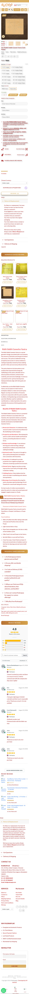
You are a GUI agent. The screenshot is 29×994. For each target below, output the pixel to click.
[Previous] (3, 26)
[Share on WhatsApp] (2, 56)
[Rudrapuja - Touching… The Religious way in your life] (7, 5)
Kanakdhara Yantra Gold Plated (7, 301)
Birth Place (3, 114)
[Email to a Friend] (11, 56)
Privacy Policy (5, 900)
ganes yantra (7, 611)
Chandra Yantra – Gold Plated (21, 301)
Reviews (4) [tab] (4, 341)
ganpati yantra (20, 611)
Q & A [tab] (2, 345)
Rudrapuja (6, 615)
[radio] (5, 67)
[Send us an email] (26, 906)
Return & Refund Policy (9, 977)
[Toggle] (2, 201)
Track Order (19, 894)
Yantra (7, 52)
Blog (17, 900)
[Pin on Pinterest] (14, 56)
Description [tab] (4, 335)
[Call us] (20, 910)
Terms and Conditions (7, 902)
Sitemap (3, 905)
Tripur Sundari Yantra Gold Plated (21, 277)
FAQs (14, 978)
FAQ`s (3, 896)
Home (2, 52)
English (18, 5)
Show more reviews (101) (15, 770)
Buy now (23, 94)
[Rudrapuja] (9, 9)
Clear (26, 63)
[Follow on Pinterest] (23, 910)
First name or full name (9, 954)
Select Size (3, 64)
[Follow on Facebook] (17, 906)
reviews (3, 173)
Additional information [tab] (8, 338)
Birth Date (3, 107)
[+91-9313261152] (12, 9)
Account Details (20, 898)
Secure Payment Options (10, 933)
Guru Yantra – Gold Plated (7, 324)
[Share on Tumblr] (17, 56)
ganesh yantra (13, 611)
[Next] (25, 26)
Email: (8, 882)
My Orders (19, 892)
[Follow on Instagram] (20, 906)
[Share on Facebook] (5, 56)
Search (25, 655)
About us (3, 892)
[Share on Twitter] (8, 56)
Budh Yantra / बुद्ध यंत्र (21, 324)
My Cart (18, 896)
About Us (10, 975)
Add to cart (13, 94)
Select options (7, 282)
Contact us (4, 894)
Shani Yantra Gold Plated (7, 277)
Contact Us (17, 975)
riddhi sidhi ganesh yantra (12, 613)
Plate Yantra (13, 52)
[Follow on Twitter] (23, 906)
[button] (3, 9)
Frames (2, 85)
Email (4, 959)
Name (2, 100)
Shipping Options (6, 898)
